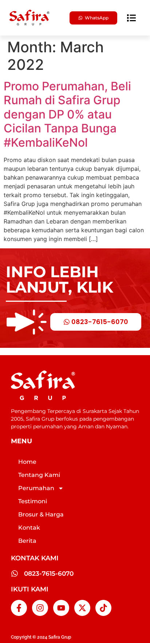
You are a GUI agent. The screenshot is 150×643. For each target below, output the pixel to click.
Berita (27, 540)
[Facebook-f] (19, 608)
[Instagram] (40, 608)
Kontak (29, 527)
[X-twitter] (82, 608)
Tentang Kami (39, 474)
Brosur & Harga (41, 514)
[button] (131, 18)
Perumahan (36, 488)
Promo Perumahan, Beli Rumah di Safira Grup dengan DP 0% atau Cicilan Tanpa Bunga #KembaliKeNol (67, 114)
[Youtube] (61, 608)
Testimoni (32, 501)
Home (27, 461)
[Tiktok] (103, 608)
